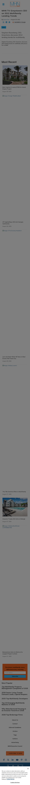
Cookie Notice (10, 779)
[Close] (28, 768)
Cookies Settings (15, 782)
